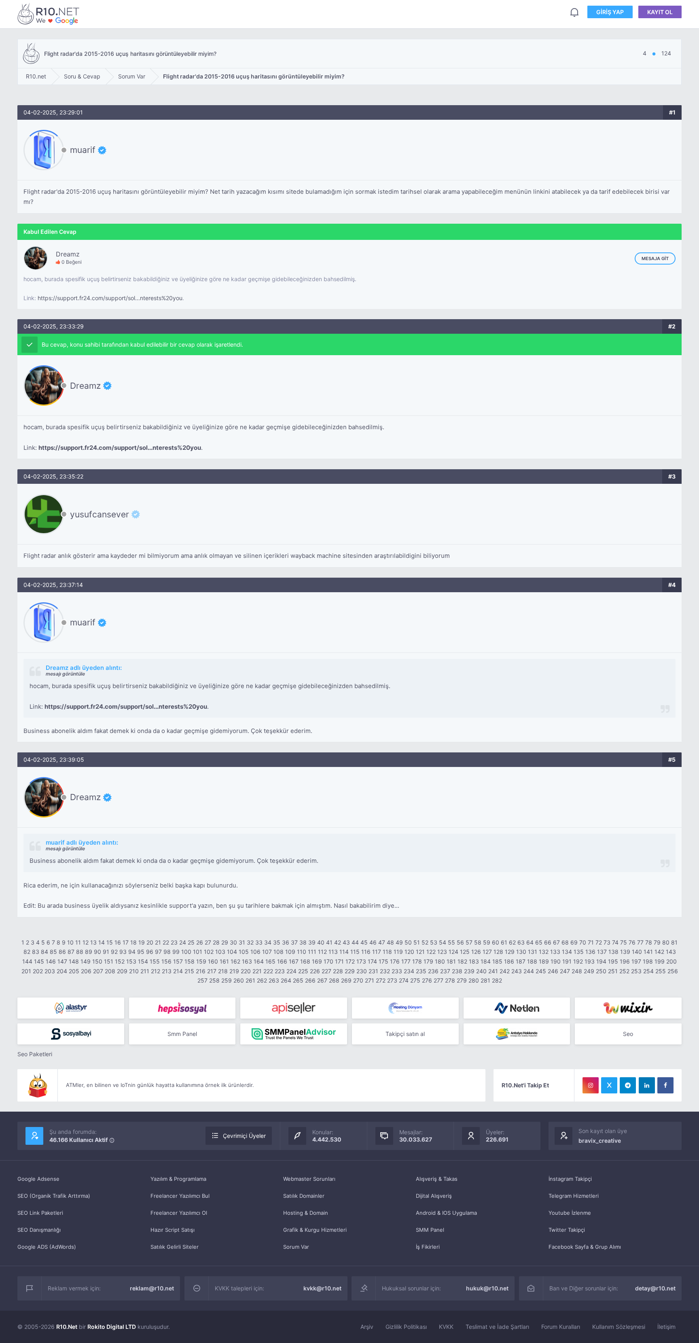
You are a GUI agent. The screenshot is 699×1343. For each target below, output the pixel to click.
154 (143, 961)
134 (567, 951)
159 (201, 961)
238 (457, 971)
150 (97, 961)
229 (350, 971)
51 (416, 942)
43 (346, 942)
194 (601, 961)
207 (98, 971)
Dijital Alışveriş (434, 1196)
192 (578, 961)
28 (216, 942)
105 (244, 951)
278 (450, 980)
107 (267, 951)
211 (144, 971)
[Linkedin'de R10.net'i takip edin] (647, 1085)
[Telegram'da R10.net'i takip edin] (628, 1085)
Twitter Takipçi (567, 1229)
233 (397, 971)
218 (223, 971)
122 (431, 951)
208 (110, 971)
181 (451, 961)
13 (93, 942)
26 (199, 942)
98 (167, 951)
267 (322, 980)
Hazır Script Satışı (172, 1229)
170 (328, 961)
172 (350, 961)
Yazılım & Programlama (178, 1179)
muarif (82, 150)
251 (613, 971)
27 (208, 942)
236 (433, 971)
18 (133, 942)
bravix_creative (599, 1140)
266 (310, 980)
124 (453, 951)
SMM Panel (430, 1229)
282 (497, 980)
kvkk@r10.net (322, 1288)
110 (301, 951)
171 (339, 961)
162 (235, 961)
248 (577, 971)
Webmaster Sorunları (309, 1179)
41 (329, 942)
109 (290, 951)
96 (149, 951)
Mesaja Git (655, 258)
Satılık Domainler (303, 1196)
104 (232, 951)
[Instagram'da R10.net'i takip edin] (590, 1085)
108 (278, 951)
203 (49, 971)
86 (62, 951)
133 (555, 951)
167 (294, 961)
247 (565, 971)
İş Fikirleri (428, 1246)
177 (406, 961)
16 (117, 942)
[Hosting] (70, 1008)
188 (532, 961)
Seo (628, 1033)
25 (191, 942)
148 (74, 961)
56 (460, 942)
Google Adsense (38, 1179)
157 (178, 961)
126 (476, 951)
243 (516, 971)
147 (62, 961)
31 (242, 942)
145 (39, 961)
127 (487, 951)
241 (493, 971)
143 (671, 951)
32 (250, 942)
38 (303, 942)
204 (62, 971)
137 (602, 951)
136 (590, 951)
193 (590, 961)
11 (78, 942)
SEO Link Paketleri (40, 1213)
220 (246, 971)
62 (512, 942)
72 (598, 942)
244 (528, 971)
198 (648, 961)
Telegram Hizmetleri (574, 1196)
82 (26, 951)
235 (421, 971)
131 (532, 951)
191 (567, 961)
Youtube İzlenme (570, 1213)
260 (238, 980)
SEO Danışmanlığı (39, 1229)
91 (106, 951)
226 (315, 971)
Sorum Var (296, 1246)
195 (613, 961)
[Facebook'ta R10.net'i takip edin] (665, 1085)
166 (282, 961)
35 (276, 942)
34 (267, 942)
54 (442, 942)
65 (538, 942)
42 (337, 942)
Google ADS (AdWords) (46, 1246)
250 (601, 971)
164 (259, 961)
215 (189, 971)
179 (428, 961)
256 (672, 971)
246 (553, 971)
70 (582, 942)
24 (182, 942)
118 (387, 951)
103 (220, 951)
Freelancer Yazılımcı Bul (180, 1196)
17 (126, 942)
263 (274, 980)
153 (131, 961)
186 (509, 961)
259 (226, 980)
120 (409, 951)
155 (155, 961)
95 (140, 951)
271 (369, 980)
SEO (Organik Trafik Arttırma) (53, 1196)
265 (298, 980)
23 (174, 942)
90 (97, 951)
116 (366, 951)
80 (665, 942)
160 (213, 961)
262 (262, 980)
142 (659, 951)
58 (477, 942)
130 (521, 951)
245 (541, 971)
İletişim (666, 1326)
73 (607, 942)
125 (465, 951)
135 (579, 951)
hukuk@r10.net (487, 1288)
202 (38, 971)
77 (640, 942)
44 (355, 942)
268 (334, 980)
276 (427, 980)
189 (544, 961)
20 (149, 942)
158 (189, 961)
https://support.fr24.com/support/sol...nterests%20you (110, 297)
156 (166, 961)
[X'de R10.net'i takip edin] (609, 1085)
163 (247, 961)
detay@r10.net (655, 1288)
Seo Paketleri (34, 1054)
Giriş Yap (610, 11)
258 (214, 980)
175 (383, 961)
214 (178, 971)
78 (648, 942)
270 (358, 980)
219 (234, 971)
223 (280, 971)
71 (591, 942)
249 (589, 971)
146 (51, 961)
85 (53, 951)
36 (285, 942)
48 (390, 942)
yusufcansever (99, 514)
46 (373, 942)
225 (303, 971)
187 (520, 961)
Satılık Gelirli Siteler (174, 1246)
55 (451, 942)
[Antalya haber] (517, 1033)
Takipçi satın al (405, 1033)
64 (530, 942)
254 (648, 971)
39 (312, 942)
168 (305, 961)
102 (209, 951)
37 (294, 942)
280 (473, 980)
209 (122, 971)
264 (286, 980)
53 (433, 942)
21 (158, 942)
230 (361, 971)
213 (167, 971)
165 (270, 961)
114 (344, 951)
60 (495, 942)
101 (197, 951)
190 (556, 961)
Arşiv (366, 1326)
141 (648, 951)
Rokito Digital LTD (111, 1326)
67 (556, 942)
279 (462, 980)
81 (674, 942)
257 (202, 980)
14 (101, 942)
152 (120, 961)
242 (505, 971)
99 (176, 951)
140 (637, 951)
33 (259, 942)
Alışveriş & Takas (437, 1179)
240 (481, 971)
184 (486, 961)
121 (420, 951)
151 (108, 961)
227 (326, 971)
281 (485, 980)
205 (74, 971)
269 (346, 980)
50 (408, 942)
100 (186, 951)
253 (636, 971)
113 (333, 951)
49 (399, 942)
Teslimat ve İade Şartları (497, 1326)
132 (544, 951)
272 (381, 980)
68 (565, 942)
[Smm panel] (293, 1033)
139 (625, 951)
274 (404, 980)
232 (385, 971)
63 (521, 942)
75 (623, 942)
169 (317, 961)
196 (625, 961)
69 (574, 942)
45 (364, 942)
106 (255, 951)
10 (70, 942)
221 (257, 971)
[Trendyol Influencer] (628, 1008)
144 (27, 961)
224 (291, 971)
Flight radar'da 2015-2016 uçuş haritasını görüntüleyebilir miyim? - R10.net (49, 13)
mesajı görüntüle (65, 674)
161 (224, 961)
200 (671, 961)
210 (134, 971)
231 (373, 971)
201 (26, 971)
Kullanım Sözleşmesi (618, 1326)
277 (438, 980)
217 (211, 971)
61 (504, 942)
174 (372, 961)
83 (35, 951)
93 (123, 951)
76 (632, 942)
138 (613, 951)
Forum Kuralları (560, 1326)
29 (224, 942)
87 (71, 951)
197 (636, 961)
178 (417, 961)
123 (442, 951)
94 (132, 951)
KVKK (446, 1326)
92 (114, 951)
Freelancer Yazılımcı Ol (178, 1213)
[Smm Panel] (182, 1008)
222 (268, 971)
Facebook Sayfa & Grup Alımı (585, 1246)
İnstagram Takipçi (570, 1179)
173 (361, 961)
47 (381, 942)
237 (445, 971)
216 (200, 971)
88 (79, 951)
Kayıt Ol (660, 11)
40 (320, 942)
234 (409, 971)
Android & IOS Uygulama (446, 1213)
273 (392, 980)
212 (155, 971)
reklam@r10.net (152, 1288)
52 (425, 942)
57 (469, 942)
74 (615, 942)
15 (109, 942)
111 (312, 951)
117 (376, 951)
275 (415, 980)
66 (547, 942)
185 (497, 961)
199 (660, 961)
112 (322, 951)
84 (44, 951)
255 (660, 971)
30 (233, 942)
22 (166, 942)
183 (474, 961)
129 (510, 951)
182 (462, 961)
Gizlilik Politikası (406, 1326)
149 (85, 961)
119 (398, 951)
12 (86, 942)
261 (250, 980)
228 (338, 971)
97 (158, 951)
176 (395, 961)
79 (657, 942)
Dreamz (68, 254)
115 (355, 951)
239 (469, 971)
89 (88, 951)
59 (486, 942)
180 (440, 961)
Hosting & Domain (305, 1213)
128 (498, 951)
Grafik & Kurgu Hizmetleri (315, 1229)
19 (141, 942)
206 (86, 971)
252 (624, 971)
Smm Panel (182, 1033)
